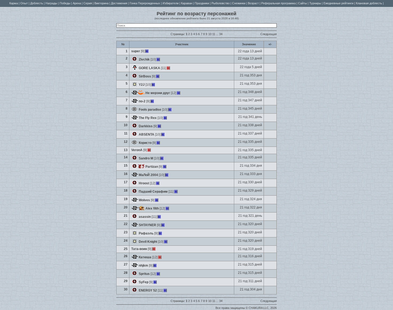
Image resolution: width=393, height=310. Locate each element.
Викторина (101, 3)
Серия (87, 3)
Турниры (315, 3)
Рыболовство (220, 3)
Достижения (119, 3)
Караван (186, 3)
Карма (13, 3)
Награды (51, 3)
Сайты (302, 3)
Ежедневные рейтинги (338, 3)
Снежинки (238, 3)
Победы (65, 3)
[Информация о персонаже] (146, 51)
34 (220, 34)
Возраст (253, 3)
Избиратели (171, 3)
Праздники (202, 3)
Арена (77, 3)
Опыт (24, 3)
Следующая (268, 34)
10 (209, 34)
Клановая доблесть (369, 3)
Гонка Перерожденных (145, 3)
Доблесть (36, 3)
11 (213, 34)
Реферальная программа (278, 3)
